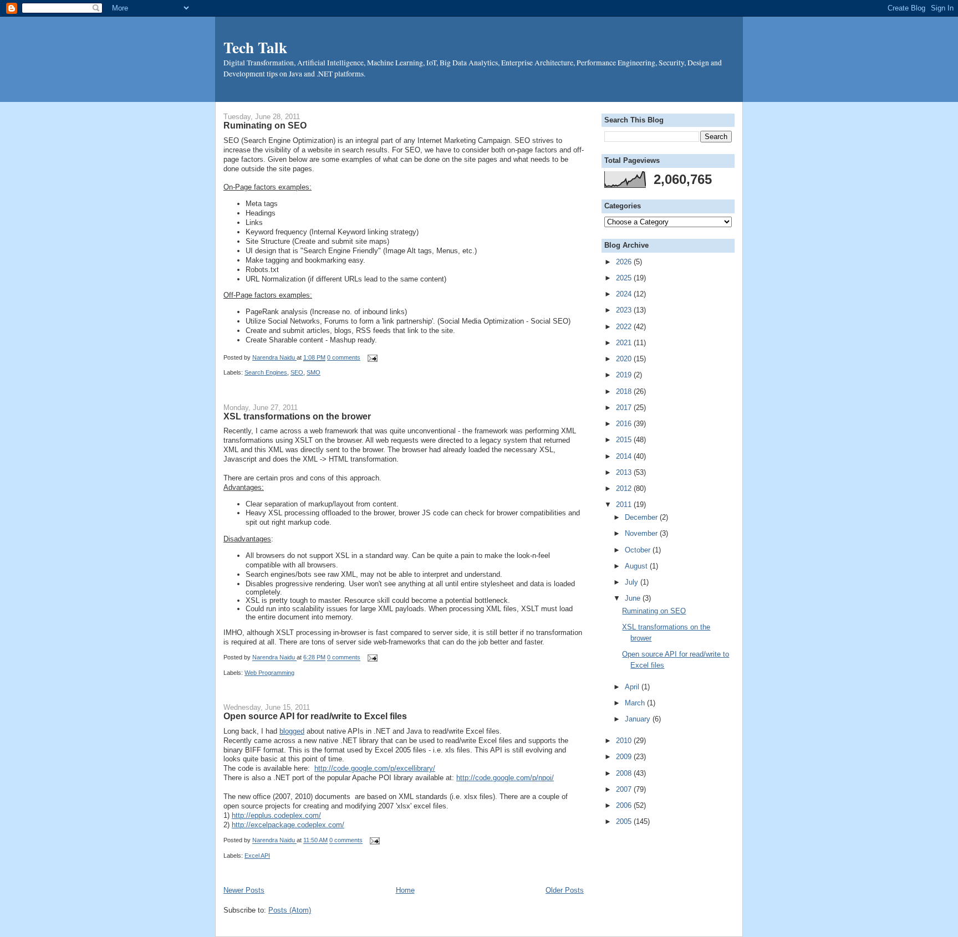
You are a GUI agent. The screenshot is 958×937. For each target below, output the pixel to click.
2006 (625, 805)
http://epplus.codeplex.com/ (276, 815)
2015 (625, 440)
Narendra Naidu (274, 357)
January (639, 719)
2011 (625, 504)
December (642, 517)
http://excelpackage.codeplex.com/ (288, 825)
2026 (625, 262)
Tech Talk (255, 47)
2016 (625, 423)
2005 (625, 821)
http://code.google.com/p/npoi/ (505, 778)
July (632, 582)
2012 (625, 488)
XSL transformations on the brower (297, 416)
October (639, 550)
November (642, 533)
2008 (625, 773)
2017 (625, 407)
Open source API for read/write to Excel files (315, 716)
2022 (625, 326)
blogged (291, 731)
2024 (625, 294)
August (637, 566)
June (634, 598)
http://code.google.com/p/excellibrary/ (374, 768)
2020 (625, 359)
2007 (625, 789)
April (633, 687)
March (636, 703)
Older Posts (565, 890)
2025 (625, 278)
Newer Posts (243, 890)
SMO (313, 372)
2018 (625, 391)
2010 (625, 740)
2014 (625, 456)
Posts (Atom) (289, 910)
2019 (625, 375)
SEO (297, 372)
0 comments (343, 357)
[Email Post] (371, 357)
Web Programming (269, 672)
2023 (625, 310)
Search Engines (265, 372)
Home (405, 890)
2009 (625, 756)
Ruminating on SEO (265, 125)
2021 (625, 343)
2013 (625, 472)
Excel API (257, 855)
